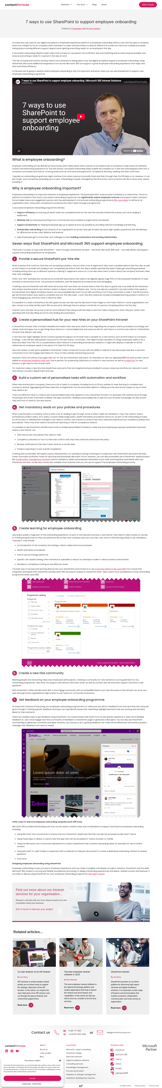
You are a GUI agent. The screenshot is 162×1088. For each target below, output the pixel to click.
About (104, 4)
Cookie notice (26, 1084)
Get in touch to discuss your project (34, 909)
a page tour (129, 360)
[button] (60, 1060)
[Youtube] (17, 1051)
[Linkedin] (6, 1051)
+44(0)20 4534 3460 (77, 1034)
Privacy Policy (36, 1084)
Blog (94, 4)
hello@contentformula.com (119, 1032)
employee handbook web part (35, 360)
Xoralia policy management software (33, 459)
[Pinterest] (11, 1051)
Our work (81, 4)
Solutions (65, 4)
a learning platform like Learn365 (110, 569)
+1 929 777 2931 (74, 1031)
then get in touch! (96, 874)
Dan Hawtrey (94, 29)
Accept (32, 1078)
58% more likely (121, 200)
